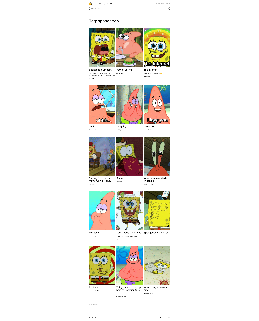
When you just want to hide (156, 288)
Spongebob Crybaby (100, 69)
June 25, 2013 (92, 130)
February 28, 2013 (148, 184)
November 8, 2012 (121, 296)
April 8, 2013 (92, 184)
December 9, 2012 (93, 236)
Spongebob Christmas (128, 232)
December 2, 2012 (121, 239)
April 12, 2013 (147, 130)
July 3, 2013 (147, 76)
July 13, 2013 (119, 73)
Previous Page (93, 304)
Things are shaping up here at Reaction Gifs (128, 288)
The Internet (150, 69)
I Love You (149, 126)
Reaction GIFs (98, 4)
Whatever (94, 232)
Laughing (121, 126)
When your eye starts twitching (155, 179)
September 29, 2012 (149, 293)
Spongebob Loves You (156, 232)
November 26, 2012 (149, 236)
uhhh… (93, 126)
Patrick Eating (124, 69)
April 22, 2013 (119, 130)
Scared (120, 178)
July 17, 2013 (92, 78)
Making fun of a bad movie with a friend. (100, 179)
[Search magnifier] (168, 8)
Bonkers (93, 287)
